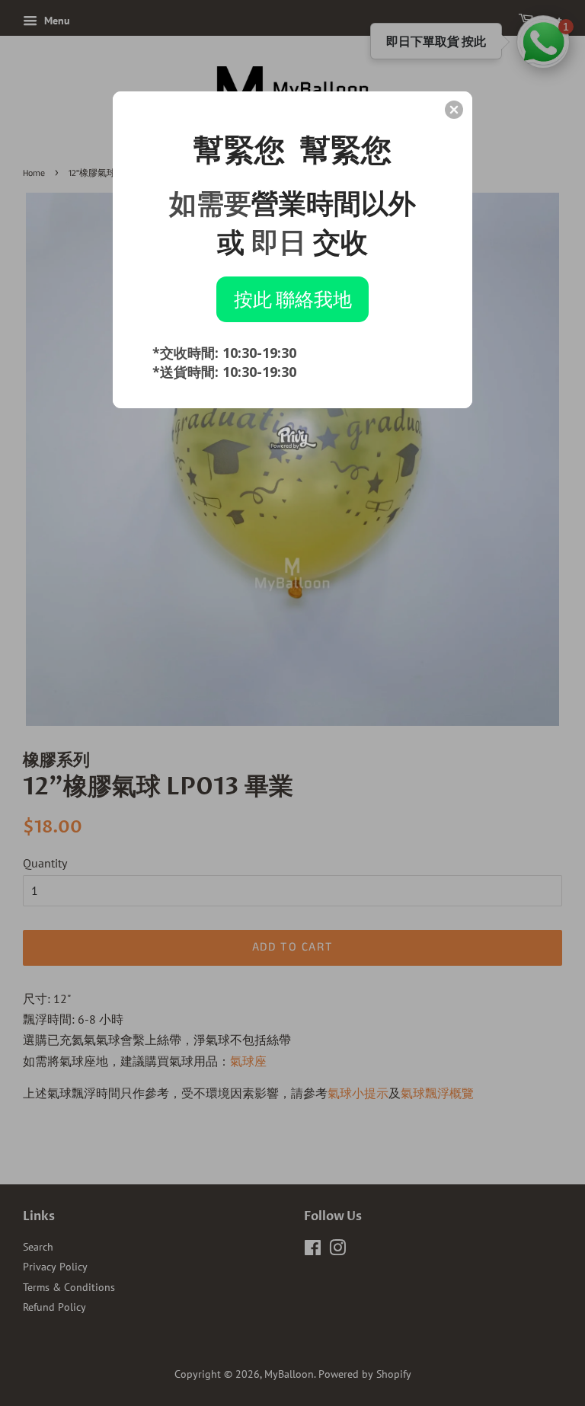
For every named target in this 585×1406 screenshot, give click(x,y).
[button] (454, 110)
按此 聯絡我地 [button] (293, 298)
